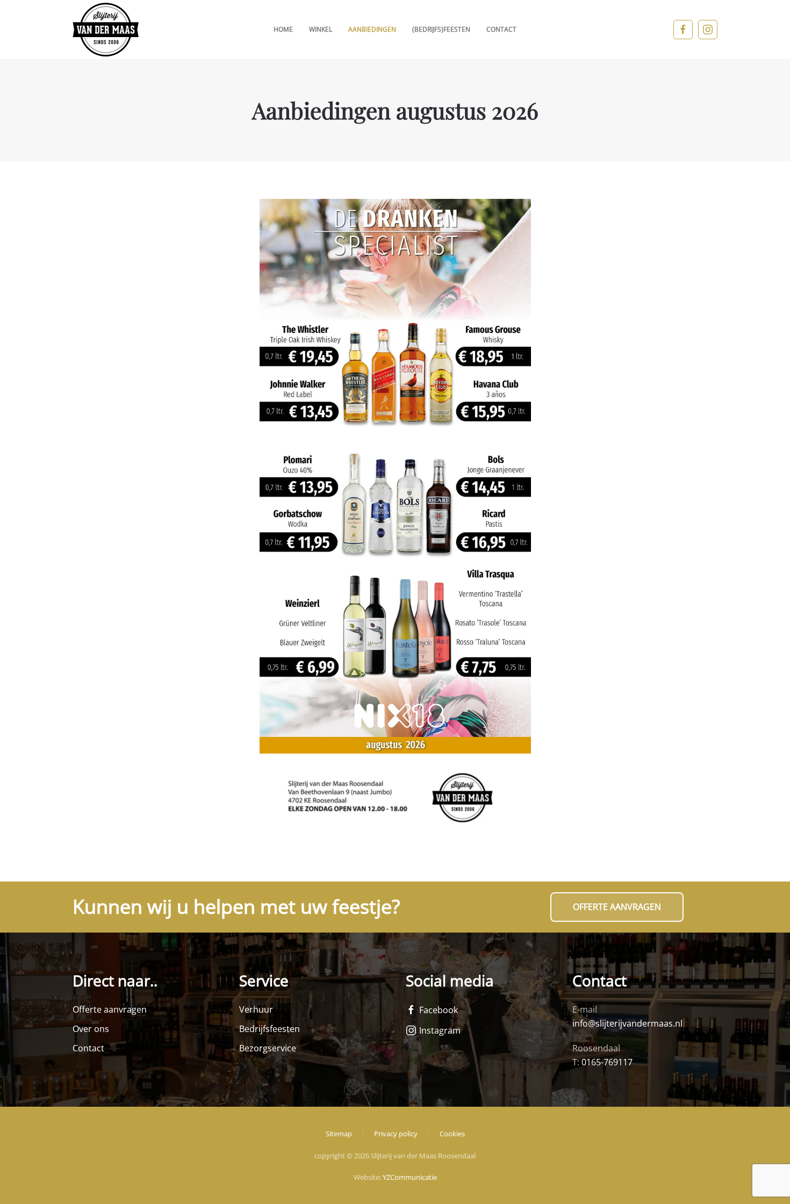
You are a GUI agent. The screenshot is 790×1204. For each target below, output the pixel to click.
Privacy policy (396, 1133)
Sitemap (339, 1133)
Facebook (438, 1010)
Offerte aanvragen (617, 907)
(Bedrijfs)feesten (441, 29)
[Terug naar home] (106, 29)
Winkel (320, 29)
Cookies (452, 1133)
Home (283, 29)
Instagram (440, 1030)
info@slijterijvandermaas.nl (627, 1023)
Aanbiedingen (372, 29)
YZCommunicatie (410, 1177)
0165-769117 (607, 1062)
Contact (501, 29)
